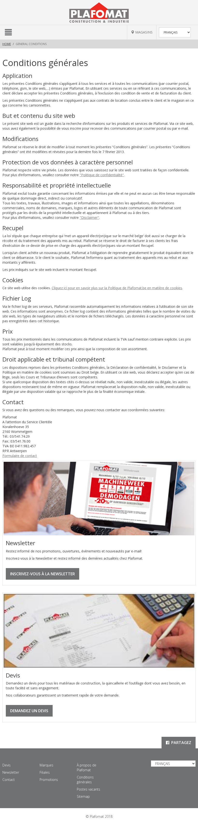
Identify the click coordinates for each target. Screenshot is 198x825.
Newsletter (10, 772)
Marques (46, 765)
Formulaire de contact (19, 455)
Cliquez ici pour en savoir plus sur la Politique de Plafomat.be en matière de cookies (117, 288)
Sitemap (83, 796)
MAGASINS (143, 32)
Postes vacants (88, 789)
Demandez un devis (29, 710)
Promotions (49, 779)
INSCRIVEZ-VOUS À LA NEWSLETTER (42, 574)
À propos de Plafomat (86, 767)
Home (6, 44)
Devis (6, 765)
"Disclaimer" (89, 217)
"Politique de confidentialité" (102, 175)
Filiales (45, 772)
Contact (8, 779)
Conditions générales (85, 779)
